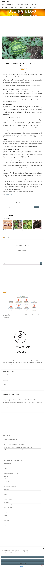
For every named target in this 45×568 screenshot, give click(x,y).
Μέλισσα (3, 4)
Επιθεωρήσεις (4, 7)
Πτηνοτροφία (6, 510)
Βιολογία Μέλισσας (7, 471)
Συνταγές (6, 515)
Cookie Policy (22, 566)
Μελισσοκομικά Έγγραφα (9, 497)
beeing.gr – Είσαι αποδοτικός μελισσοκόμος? (13, 460)
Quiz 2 (5, 387)
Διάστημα (6, 476)
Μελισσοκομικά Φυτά (25, 4)
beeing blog (5, 1)
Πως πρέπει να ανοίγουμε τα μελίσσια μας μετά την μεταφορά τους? (18, 447)
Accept (22, 557)
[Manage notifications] (42, 565)
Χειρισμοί (18, 4)
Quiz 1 (5, 384)
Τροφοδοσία (33, 4)
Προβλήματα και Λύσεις (13, 7)
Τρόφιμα (5, 517)
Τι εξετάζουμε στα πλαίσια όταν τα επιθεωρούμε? (14, 449)
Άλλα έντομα (6, 465)
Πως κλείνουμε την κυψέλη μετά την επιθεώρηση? (14, 444)
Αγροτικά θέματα (8, 237)
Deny (22, 560)
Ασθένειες (6, 468)
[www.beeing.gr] (22, 303)
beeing (26, 68)
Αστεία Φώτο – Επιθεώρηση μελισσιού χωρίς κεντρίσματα (15, 442)
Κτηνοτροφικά (7, 491)
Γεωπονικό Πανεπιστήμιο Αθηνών (11, 473)
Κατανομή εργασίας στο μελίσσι (10, 439)
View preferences (22, 563)
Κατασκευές (6, 489)
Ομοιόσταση (6, 502)
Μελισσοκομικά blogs (24, 7)
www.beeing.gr (6, 407)
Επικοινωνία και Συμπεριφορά (10, 486)
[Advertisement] (22, 27)
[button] (43, 548)
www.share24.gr (8, 194)
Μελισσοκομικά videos (34, 7)
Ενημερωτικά (6, 481)
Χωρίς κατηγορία (7, 525)
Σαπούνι (5, 512)
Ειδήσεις (5, 478)
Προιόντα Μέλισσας (10, 4)
